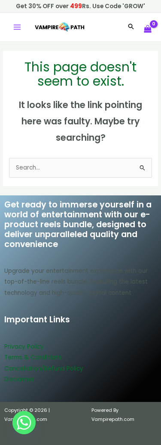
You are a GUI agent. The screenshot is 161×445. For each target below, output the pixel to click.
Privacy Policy (24, 347)
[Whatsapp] (24, 422)
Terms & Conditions (33, 357)
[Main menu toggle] (17, 27)
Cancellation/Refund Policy (43, 369)
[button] (131, 27)
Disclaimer (19, 379)
